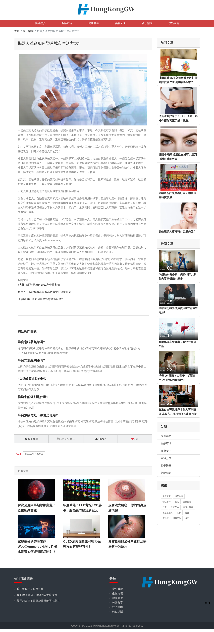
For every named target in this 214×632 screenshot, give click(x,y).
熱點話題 (174, 23)
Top (205, 603)
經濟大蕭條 (188, 507)
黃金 (187, 513)
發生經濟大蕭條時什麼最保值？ (177, 231)
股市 (165, 507)
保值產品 (175, 507)
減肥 (187, 518)
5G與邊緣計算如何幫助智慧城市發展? (40, 299)
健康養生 (93, 23)
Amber (101, 439)
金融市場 (67, 23)
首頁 (17, 31)
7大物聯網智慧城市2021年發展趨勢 (39, 284)
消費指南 (167, 496)
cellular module (34, 454)
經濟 (179, 513)
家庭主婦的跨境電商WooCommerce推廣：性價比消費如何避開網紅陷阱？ (37, 546)
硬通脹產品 (168, 513)
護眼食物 (187, 502)
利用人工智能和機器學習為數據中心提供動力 (44, 291)
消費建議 (179, 496)
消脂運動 (177, 518)
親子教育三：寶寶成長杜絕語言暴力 (38, 600)
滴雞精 (166, 518)
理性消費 (167, 502)
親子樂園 (147, 23)
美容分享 (120, 23)
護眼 (177, 502)
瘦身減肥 (40, 23)
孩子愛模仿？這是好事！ (31, 588)
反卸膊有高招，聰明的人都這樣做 (37, 594)
